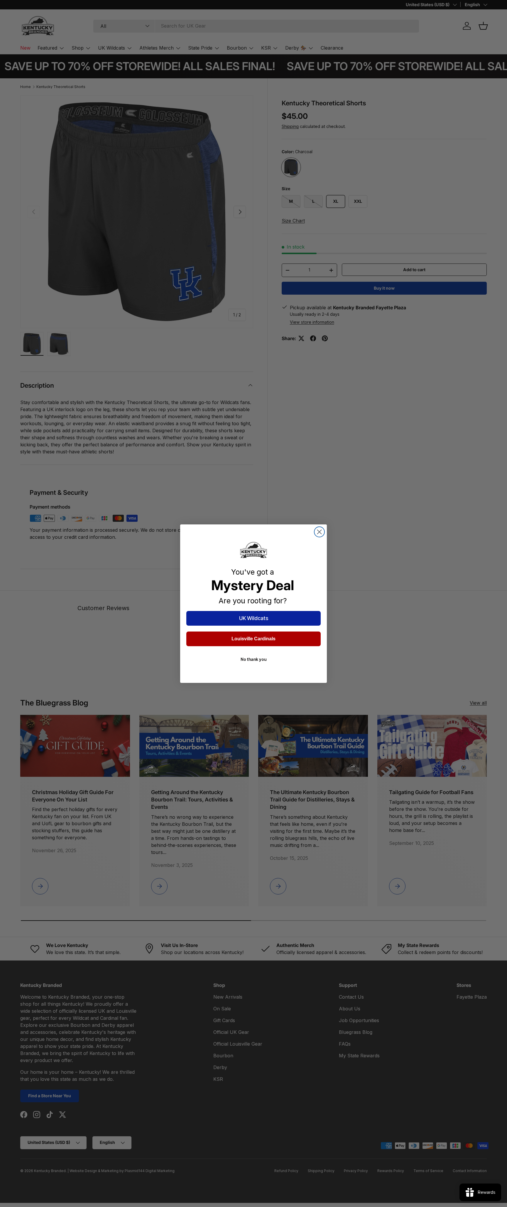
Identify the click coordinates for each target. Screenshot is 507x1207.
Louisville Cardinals (253, 638)
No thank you (253, 659)
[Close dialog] (319, 532)
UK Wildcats (253, 618)
